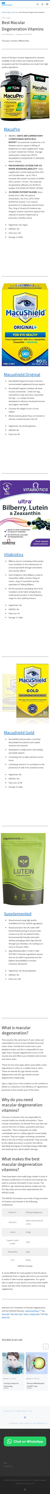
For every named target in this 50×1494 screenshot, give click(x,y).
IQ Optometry (9, 34)
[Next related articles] (45, 1346)
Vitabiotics (13, 554)
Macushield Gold (19, 732)
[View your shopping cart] (42, 4)
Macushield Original (22, 374)
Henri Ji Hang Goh (31, 1314)
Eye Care (15, 12)
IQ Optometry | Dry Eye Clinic (20, 1480)
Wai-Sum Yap (16, 1314)
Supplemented (17, 913)
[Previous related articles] (40, 1346)
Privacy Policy (8, 1466)
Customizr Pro (29, 1483)
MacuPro (12, 129)
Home (4, 12)
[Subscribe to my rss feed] (25, 1489)
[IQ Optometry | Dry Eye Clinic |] (7, 3)
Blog (8, 12)
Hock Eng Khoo (32, 1311)
